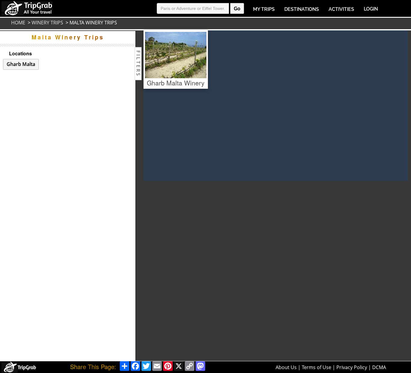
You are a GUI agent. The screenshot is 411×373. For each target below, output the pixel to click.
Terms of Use (316, 367)
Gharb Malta (21, 64)
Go (237, 8)
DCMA (379, 367)
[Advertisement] (165, 271)
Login (371, 9)
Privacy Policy (351, 367)
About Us (286, 367)
